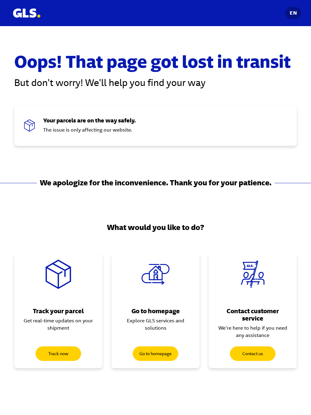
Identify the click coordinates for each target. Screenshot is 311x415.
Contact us (252, 353)
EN (293, 13)
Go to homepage (155, 353)
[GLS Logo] (26, 13)
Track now (58, 353)
